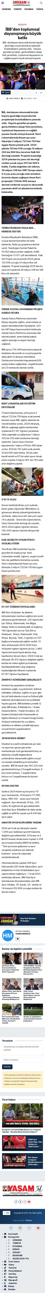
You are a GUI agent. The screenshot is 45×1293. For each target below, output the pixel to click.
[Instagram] (25, 1202)
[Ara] (41, 3)
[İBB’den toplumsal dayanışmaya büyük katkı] (22, 76)
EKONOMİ (17, 1255)
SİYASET (16, 1252)
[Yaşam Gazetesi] (21, 3)
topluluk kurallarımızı (24, 1075)
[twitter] (20, 1228)
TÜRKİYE (18, 9)
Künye (11, 1286)
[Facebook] (16, 1202)
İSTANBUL (28, 9)
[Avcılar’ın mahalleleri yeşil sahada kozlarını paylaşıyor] (33, 1009)
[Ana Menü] (3, 3)
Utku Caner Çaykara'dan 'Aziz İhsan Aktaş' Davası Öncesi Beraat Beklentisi (32, 995)
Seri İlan (12, 1274)
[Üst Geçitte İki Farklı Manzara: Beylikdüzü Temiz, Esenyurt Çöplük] (11, 1009)
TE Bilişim (28, 1220)
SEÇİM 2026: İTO (20, 1259)
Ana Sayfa (13, 1234)
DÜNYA (39, 9)
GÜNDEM (6, 9)
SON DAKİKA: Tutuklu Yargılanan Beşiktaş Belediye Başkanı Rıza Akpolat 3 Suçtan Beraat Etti (33, 970)
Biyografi (12, 1280)
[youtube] (38, 1228)
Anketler (12, 1283)
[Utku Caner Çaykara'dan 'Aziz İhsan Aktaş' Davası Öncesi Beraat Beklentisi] (33, 984)
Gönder (7, 1067)
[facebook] (11, 1228)
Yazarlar (12, 1268)
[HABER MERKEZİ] (8, 935)
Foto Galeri (13, 1262)
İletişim (11, 1289)
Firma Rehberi (15, 1271)
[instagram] (29, 1228)
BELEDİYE (22, 25)
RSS (7, 1213)
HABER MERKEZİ (14, 98)
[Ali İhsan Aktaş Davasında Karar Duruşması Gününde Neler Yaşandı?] (11, 958)
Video (11, 1265)
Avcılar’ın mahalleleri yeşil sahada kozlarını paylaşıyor (33, 1019)
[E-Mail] (18, 939)
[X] (20, 1202)
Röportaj (12, 1277)
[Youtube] (29, 1202)
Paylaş (7, 92)
